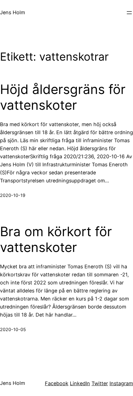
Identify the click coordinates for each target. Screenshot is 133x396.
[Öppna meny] (129, 12)
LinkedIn (80, 383)
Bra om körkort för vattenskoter (56, 239)
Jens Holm (12, 12)
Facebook (56, 383)
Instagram (121, 383)
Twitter (100, 383)
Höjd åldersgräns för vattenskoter (63, 97)
